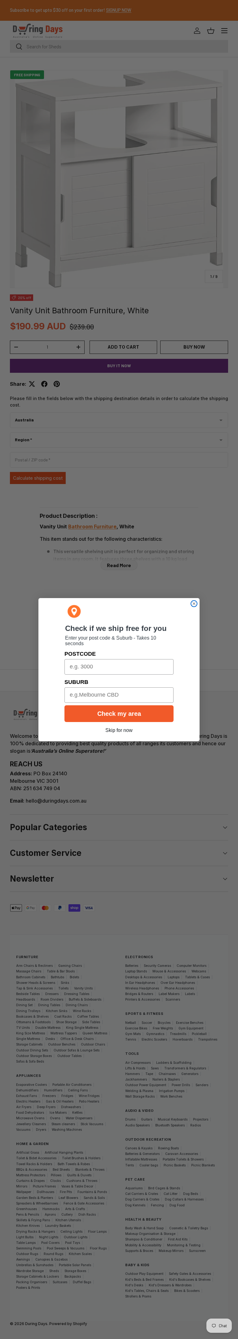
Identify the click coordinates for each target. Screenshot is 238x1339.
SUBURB (76, 682)
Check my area (119, 713)
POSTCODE (80, 654)
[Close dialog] (194, 604)
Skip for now (119, 730)
